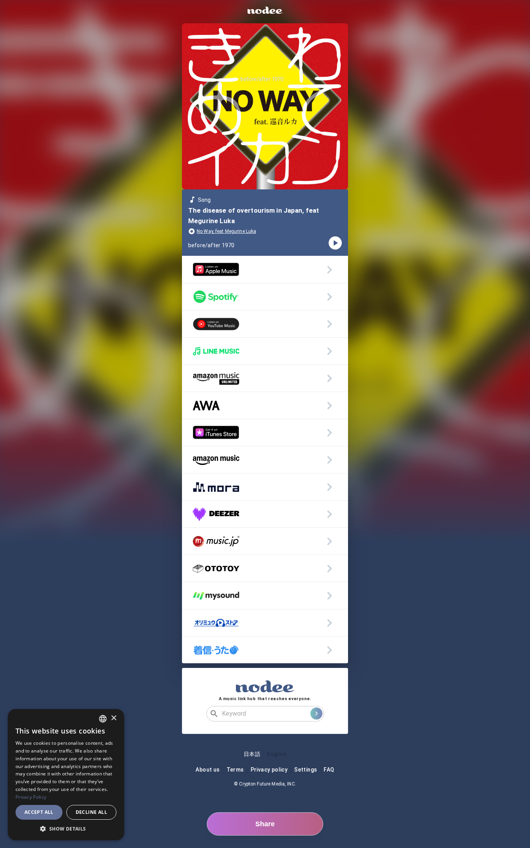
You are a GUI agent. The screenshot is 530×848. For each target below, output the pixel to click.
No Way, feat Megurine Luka (226, 231)
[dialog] (66, 774)
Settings (305, 769)
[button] (66, 828)
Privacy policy (269, 769)
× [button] (113, 718)
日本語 (252, 754)
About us (208, 769)
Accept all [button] (39, 812)
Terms (235, 769)
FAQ (329, 769)
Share (265, 824)
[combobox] (103, 719)
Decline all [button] (91, 812)
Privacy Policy (31, 797)
